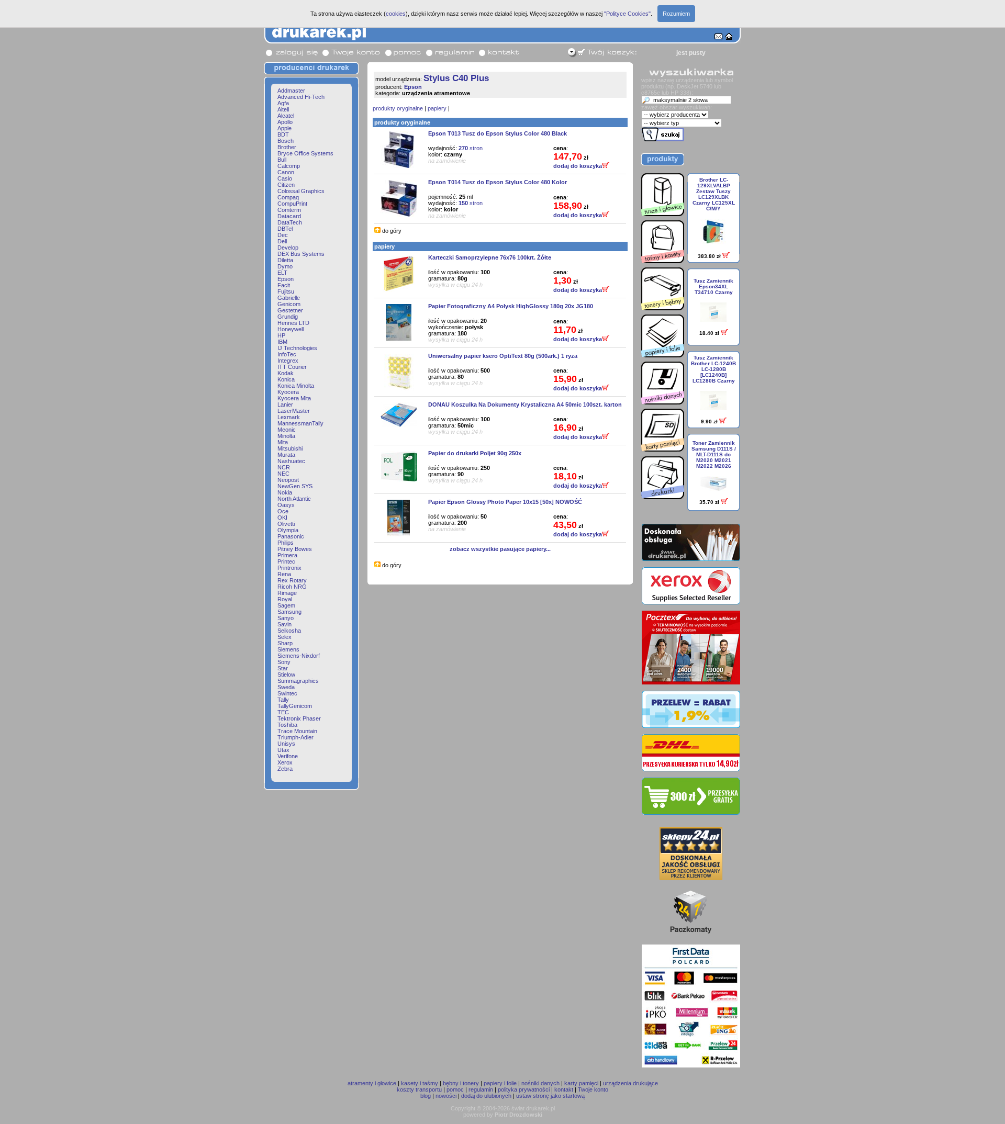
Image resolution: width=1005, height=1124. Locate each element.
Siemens (288, 649)
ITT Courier (292, 367)
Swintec (287, 693)
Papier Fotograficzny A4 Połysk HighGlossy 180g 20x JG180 (510, 306)
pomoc (455, 1089)
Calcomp (288, 166)
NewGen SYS (294, 486)
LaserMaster (293, 411)
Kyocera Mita (294, 398)
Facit (283, 285)
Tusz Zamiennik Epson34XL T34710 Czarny (713, 286)
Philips (285, 542)
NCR (283, 467)
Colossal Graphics (301, 191)
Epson (285, 279)
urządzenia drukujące (630, 1083)
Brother (286, 147)
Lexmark (288, 417)
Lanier (285, 404)
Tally (283, 699)
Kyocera (288, 392)
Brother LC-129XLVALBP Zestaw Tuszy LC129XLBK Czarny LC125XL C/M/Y (714, 194)
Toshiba (287, 725)
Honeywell (290, 329)
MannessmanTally (300, 423)
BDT (283, 134)
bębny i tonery (461, 1083)
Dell (282, 241)
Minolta (286, 436)
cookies (396, 13)
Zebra (285, 769)
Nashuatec (291, 461)
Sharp (285, 643)
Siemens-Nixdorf (298, 656)
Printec (286, 561)
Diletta (285, 260)
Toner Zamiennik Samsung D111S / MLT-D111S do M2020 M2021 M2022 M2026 (713, 454)
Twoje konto (593, 1089)
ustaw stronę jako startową (550, 1096)
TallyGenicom (294, 706)
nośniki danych (540, 1083)
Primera (287, 555)
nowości (446, 1096)
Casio (284, 178)
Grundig (287, 316)
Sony (284, 662)
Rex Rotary (292, 580)
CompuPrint (292, 203)
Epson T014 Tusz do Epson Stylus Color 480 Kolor (497, 182)
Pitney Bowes (294, 549)
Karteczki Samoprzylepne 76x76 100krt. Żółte (489, 257)
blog (425, 1096)
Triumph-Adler (295, 737)
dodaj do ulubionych (486, 1096)
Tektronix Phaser (299, 718)
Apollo (285, 122)
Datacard (289, 216)
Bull (281, 159)
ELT (282, 272)
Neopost (288, 480)
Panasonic (290, 536)
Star (282, 668)
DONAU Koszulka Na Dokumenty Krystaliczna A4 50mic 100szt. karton (525, 404)
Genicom (288, 304)
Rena (284, 574)
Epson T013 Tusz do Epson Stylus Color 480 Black (497, 133)
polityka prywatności (524, 1089)
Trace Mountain (297, 731)
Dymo (285, 266)
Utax (283, 750)
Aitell (283, 109)
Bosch (285, 141)
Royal (284, 599)
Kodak (285, 373)
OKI (282, 517)
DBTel (285, 229)
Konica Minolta (295, 386)
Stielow (286, 674)
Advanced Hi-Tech (301, 97)
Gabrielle (288, 298)
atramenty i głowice (372, 1083)
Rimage (287, 593)
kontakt (563, 1089)
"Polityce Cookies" (627, 13)
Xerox (285, 762)
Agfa (283, 103)
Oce (282, 511)
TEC (283, 712)
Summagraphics (298, 681)
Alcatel (285, 116)
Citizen (286, 185)
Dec (282, 235)
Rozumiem (676, 13)
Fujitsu (285, 291)
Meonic (286, 429)
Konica (286, 379)
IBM (282, 342)
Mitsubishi (290, 448)
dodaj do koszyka (577, 166)
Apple (284, 128)
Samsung (289, 612)
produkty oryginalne (398, 108)
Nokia (284, 492)
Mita (282, 442)
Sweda (286, 687)
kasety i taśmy (419, 1083)
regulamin (480, 1089)
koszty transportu (419, 1089)
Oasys (286, 505)
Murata (286, 455)
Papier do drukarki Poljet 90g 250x (474, 453)
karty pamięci (581, 1083)
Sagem (286, 605)
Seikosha (289, 630)
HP (281, 335)
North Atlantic (294, 499)
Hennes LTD (293, 323)
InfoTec (286, 354)
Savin (284, 624)
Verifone (287, 756)
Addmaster (291, 90)
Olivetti (286, 524)
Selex (284, 637)
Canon (285, 172)
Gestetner (290, 310)
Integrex (287, 360)
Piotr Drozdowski (518, 1114)
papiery (437, 108)
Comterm (289, 210)
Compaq (288, 197)
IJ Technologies (297, 348)
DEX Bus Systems (301, 254)
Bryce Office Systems (305, 153)
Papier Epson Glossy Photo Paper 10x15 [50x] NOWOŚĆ (505, 502)
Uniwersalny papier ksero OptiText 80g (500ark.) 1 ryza (502, 356)
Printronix (289, 568)
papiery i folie (500, 1083)
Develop (287, 247)
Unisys (286, 743)
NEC (283, 473)
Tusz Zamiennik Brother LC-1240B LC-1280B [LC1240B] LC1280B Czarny (713, 369)
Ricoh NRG (292, 586)
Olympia (287, 530)
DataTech (289, 222)
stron (471, 148)
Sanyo (285, 618)
